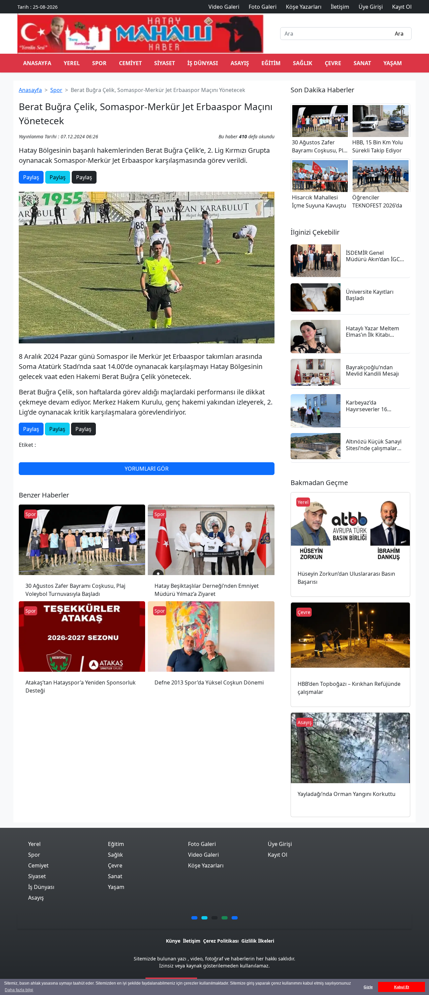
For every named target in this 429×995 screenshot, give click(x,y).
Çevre (333, 63)
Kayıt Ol (277, 854)
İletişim (191, 941)
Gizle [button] (368, 987)
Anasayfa (30, 90)
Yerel (72, 63)
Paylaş (31, 177)
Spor (99, 63)
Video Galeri (203, 854)
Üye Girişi (280, 844)
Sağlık (302, 63)
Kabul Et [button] (401, 987)
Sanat (362, 63)
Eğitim (271, 63)
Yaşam (392, 63)
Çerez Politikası (221, 941)
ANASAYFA (37, 63)
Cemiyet (130, 63)
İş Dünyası (202, 63)
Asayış (240, 63)
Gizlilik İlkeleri (257, 941)
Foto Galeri (202, 844)
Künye (173, 941)
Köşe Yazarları (206, 865)
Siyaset (164, 63)
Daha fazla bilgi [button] (19, 990)
